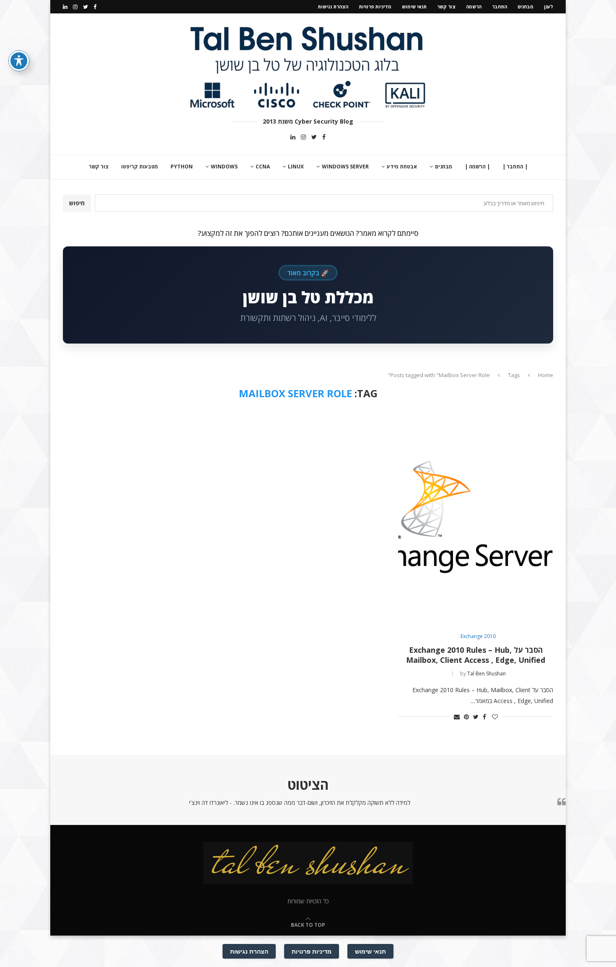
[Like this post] (495, 717)
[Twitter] (85, 6)
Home (545, 375)
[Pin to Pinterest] (466, 717)
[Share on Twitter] (476, 717)
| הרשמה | (477, 166)
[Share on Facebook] (484, 717)
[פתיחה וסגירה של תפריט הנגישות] (19, 61)
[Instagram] (75, 6)
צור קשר (446, 6)
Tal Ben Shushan (486, 673)
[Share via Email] (457, 717)
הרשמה (473, 6)
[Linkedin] (65, 6)
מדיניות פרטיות (375, 6)
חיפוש (77, 203)
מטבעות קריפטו (139, 166)
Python (182, 166)
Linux (296, 166)
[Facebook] (94, 6)
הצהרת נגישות (333, 6)
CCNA (263, 166)
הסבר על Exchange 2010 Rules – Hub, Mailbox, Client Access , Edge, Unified (475, 655)
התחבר (499, 6)
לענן (548, 6)
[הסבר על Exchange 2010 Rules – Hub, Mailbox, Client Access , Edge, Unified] (475, 517)
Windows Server (345, 166)
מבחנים (525, 6)
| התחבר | (515, 166)
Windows (224, 166)
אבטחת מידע (402, 166)
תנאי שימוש (414, 6)
